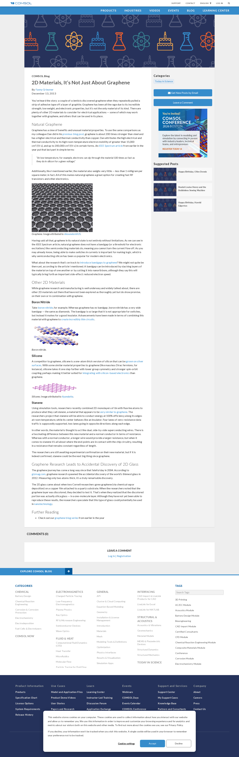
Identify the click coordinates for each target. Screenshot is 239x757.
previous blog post (73, 133)
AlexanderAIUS (72, 233)
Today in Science (164, 81)
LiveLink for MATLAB (148, 609)
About (196, 692)
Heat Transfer (63, 651)
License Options (24, 703)
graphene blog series (66, 517)
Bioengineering (183, 621)
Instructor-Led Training (99, 697)
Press (196, 703)
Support (176, 3)
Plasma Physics (64, 609)
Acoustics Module (184, 610)
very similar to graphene (113, 411)
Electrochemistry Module (188, 663)
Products (108, 10)
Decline (179, 743)
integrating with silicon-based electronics (106, 372)
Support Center (166, 692)
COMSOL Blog (41, 76)
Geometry (102, 612)
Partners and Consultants (172, 709)
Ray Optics (61, 615)
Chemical (22, 592)
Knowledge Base (167, 703)
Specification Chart (26, 697)
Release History (24, 714)
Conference (181, 653)
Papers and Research (62, 709)
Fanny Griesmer (44, 89)
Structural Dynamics (147, 649)
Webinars (127, 692)
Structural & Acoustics (147, 619)
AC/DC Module (183, 605)
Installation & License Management (108, 619)
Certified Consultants (186, 631)
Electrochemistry (24, 618)
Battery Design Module (187, 615)
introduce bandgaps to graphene (98, 262)
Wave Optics (62, 631)
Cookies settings (126, 743)
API (99, 596)
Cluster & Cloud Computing (111, 601)
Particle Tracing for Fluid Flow (71, 667)
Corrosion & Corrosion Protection (27, 611)
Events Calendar (131, 703)
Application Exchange (99, 709)
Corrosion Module (184, 658)
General (102, 592)
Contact (190, 3)
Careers (197, 697)
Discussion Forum (96, 703)
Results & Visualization (108, 657)
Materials (101, 631)
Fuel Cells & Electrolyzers (28, 628)
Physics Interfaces (106, 652)
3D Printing (181, 599)
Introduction (103, 625)
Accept (152, 743)
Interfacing (146, 592)
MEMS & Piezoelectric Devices (148, 643)
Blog (191, 10)
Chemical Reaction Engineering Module (195, 642)
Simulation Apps (105, 663)
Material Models (145, 636)
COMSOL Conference (134, 709)
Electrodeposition (24, 623)
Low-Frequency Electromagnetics (65, 603)
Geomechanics (145, 630)
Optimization (103, 647)
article (111, 145)
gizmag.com (39, 474)
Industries (133, 10)
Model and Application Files (67, 692)
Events (173, 10)
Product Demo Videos (63, 697)
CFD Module (181, 637)
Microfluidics (62, 656)
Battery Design (23, 596)
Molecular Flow (63, 661)
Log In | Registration (119, 555)
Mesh (100, 636)
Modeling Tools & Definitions (112, 641)
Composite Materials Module (190, 647)
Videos (154, 10)
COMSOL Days (130, 697)
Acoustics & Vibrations (149, 625)
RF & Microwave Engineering (71, 620)
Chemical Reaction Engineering (25, 603)
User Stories (58, 703)
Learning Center (216, 10)
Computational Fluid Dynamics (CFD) (71, 644)
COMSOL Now (24, 636)
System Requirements (27, 709)
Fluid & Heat (65, 638)
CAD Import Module (185, 626)
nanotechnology (43, 503)
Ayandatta (67, 396)
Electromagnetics (69, 592)
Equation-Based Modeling (110, 606)
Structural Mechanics (148, 654)
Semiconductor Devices (68, 625)
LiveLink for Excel (146, 604)
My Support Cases (168, 697)
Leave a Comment (183, 102)
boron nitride (45, 307)
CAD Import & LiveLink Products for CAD (149, 597)
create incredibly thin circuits (77, 319)
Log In (219, 3)
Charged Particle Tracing (69, 596)
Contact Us (199, 709)
